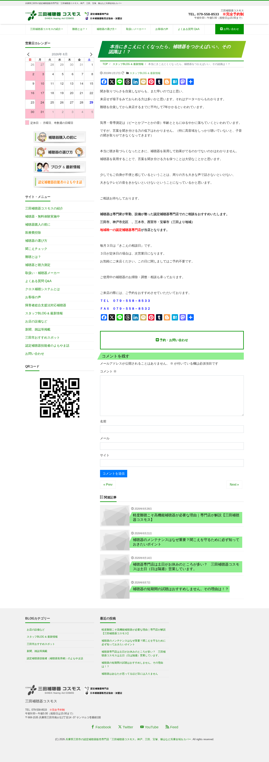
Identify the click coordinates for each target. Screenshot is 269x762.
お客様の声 (161, 29)
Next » (234, 484)
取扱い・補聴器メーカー (42, 273)
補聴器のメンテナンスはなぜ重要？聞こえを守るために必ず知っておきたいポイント (134, 642)
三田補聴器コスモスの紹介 (45, 29)
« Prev (107, 484)
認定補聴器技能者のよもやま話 (47, 345)
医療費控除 (33, 232)
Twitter (127, 727)
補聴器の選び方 (106, 29)
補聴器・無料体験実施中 (42, 216)
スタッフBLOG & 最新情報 (145, 73)
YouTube (151, 727)
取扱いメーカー (135, 29)
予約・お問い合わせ (173, 340)
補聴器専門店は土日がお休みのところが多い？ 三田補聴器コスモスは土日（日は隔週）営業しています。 (134, 653)
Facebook (103, 727)
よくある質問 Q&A (188, 29)
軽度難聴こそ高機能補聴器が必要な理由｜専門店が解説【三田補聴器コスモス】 (134, 631)
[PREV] (29, 54)
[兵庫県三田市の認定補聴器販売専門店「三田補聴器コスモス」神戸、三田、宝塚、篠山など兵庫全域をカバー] (74, 14)
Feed (173, 727)
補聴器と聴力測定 (37, 265)
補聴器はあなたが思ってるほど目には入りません (130, 673)
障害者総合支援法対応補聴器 (45, 305)
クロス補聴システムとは (42, 289)
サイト (104, 455)
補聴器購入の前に (37, 224)
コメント (108, 371)
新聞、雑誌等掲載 (37, 329)
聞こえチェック (36, 248)
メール (104, 438)
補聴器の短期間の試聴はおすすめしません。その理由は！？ (132, 664)
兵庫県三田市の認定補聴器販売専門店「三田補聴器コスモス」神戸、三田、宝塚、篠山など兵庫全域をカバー (128, 739)
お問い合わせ (231, 29)
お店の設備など (36, 321)
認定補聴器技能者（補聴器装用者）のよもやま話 (55, 658)
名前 (103, 421)
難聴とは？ (78, 29)
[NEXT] (90, 54)
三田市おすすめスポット (42, 337)
